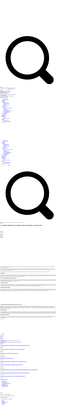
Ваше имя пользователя (11, 88)
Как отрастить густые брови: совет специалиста (9, 353)
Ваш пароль (9, 89)
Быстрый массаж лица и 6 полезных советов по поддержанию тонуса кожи (11, 342)
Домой (1, 222)
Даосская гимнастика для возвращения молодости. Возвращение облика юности (15, 345)
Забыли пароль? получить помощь (5, 91)
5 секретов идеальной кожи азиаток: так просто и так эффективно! (12, 349)
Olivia (2, 231)
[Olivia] (2, 230)
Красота (3, 222)
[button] (28, 221)
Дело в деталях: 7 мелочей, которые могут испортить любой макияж (10, 340)
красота (3, 334)
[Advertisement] (28, 129)
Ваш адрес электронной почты (12, 94)
